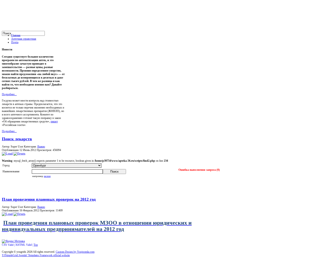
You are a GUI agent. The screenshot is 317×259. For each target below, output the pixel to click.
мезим (47, 176)
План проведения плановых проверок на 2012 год (49, 199)
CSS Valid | (8, 244)
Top (36, 244)
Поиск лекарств (17, 139)
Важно (41, 146)
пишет (54, 121)
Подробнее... (9, 94)
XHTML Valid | (24, 244)
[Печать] (19, 153)
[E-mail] (7, 153)
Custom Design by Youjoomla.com (75, 251)
